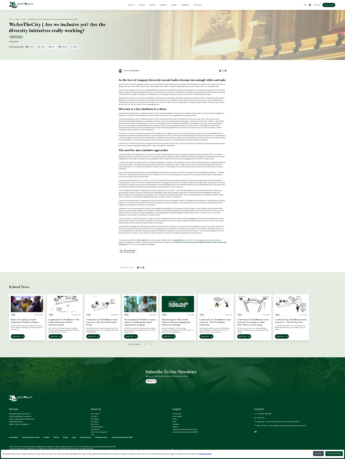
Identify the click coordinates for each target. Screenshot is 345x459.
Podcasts (175, 424)
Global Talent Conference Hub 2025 (185, 432)
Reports (175, 427)
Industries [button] (163, 5)
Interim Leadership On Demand (20, 416)
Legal (74, 437)
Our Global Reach (97, 427)
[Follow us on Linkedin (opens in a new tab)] (310, 5)
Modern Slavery (85, 437)
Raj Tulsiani (135, 71)
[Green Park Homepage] (18, 5)
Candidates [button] (185, 5)
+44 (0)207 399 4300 (264, 414)
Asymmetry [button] (198, 5)
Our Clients (95, 422)
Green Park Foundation (99, 432)
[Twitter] (223, 71)
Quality (65, 437)
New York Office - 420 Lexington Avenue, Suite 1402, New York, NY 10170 (281, 426)
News (174, 422)
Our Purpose (95, 414)
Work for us (95, 424)
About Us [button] (131, 5)
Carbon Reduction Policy (31, 437)
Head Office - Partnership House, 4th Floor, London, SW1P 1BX (278, 422)
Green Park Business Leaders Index (184, 429)
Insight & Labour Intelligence (19, 424)
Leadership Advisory (16, 422)
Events (174, 419)
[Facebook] (225, 71)
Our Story (94, 416)
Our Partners (95, 429)
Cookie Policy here (204, 454)
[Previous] (145, 344)
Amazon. (152, 244)
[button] (172, 449)
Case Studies (176, 416)
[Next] (150, 344)
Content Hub (177, 414)
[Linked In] (220, 71)
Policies (56, 437)
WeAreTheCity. (178, 240)
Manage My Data (101, 437)
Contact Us (260, 418)
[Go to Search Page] (305, 5)
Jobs (92, 435)
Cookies (46, 437)
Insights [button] (174, 5)
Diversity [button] (152, 5)
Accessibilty (13, 437)
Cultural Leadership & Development (21, 419)
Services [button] (142, 5)
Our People (95, 419)
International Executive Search (20, 414)
